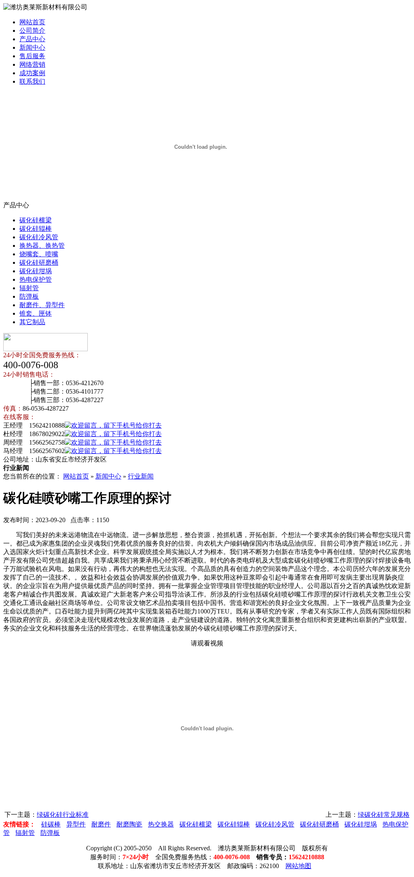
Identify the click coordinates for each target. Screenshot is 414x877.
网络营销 (32, 64)
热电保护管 (35, 279)
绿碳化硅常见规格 (384, 814)
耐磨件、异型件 (42, 304)
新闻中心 (32, 47)
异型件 (76, 824)
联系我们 (32, 81)
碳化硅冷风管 (38, 237)
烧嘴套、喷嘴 (38, 254)
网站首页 (32, 22)
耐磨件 (101, 824)
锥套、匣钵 (35, 313)
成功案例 (32, 73)
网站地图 (298, 865)
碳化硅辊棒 (35, 228)
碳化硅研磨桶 (38, 262)
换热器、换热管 (42, 245)
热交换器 (161, 824)
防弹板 (29, 296)
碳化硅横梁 (35, 220)
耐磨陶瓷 (129, 824)
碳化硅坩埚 (35, 271)
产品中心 (32, 39)
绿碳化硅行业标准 (63, 814)
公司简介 (32, 30)
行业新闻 (141, 476)
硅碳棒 (51, 824)
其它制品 (32, 321)
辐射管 (29, 288)
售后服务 (32, 56)
